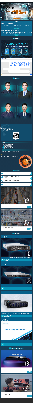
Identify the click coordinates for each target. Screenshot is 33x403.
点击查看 (16, 28)
